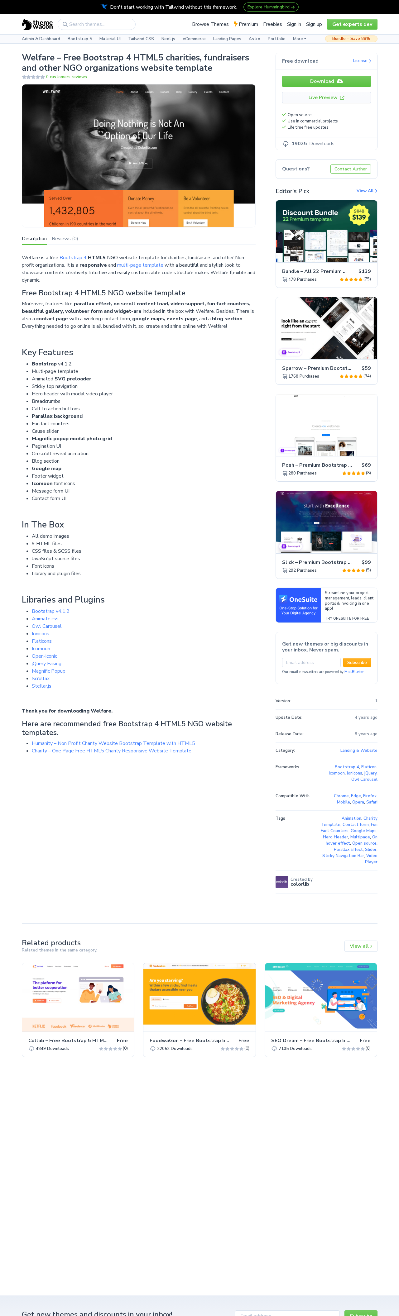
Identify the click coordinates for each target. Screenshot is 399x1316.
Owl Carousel (47, 626)
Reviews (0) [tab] (65, 238)
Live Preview (324, 97)
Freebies (272, 24)
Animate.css (45, 618)
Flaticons (42, 641)
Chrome (341, 796)
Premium (248, 24)
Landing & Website (358, 750)
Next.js (168, 39)
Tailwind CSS (141, 39)
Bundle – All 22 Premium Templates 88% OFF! (338, 271)
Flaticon (369, 767)
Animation (351, 818)
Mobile (343, 802)
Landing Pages (227, 39)
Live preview (355, 254)
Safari (371, 802)
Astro (254, 39)
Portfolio (277, 39)
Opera (358, 802)
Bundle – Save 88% (351, 38)
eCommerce (194, 39)
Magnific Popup (48, 671)
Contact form (356, 824)
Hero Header (335, 837)
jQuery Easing (46, 663)
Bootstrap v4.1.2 (51, 611)
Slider (371, 849)
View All (366, 191)
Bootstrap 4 (73, 257)
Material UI (110, 39)
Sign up (314, 24)
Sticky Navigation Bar (343, 856)
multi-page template (140, 265)
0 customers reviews (66, 77)
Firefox (370, 796)
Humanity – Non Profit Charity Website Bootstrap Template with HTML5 (113, 743)
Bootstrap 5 (80, 39)
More (298, 39)
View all (360, 946)
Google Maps (364, 831)
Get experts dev (352, 24)
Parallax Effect (348, 849)
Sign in (294, 24)
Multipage (360, 837)
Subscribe (357, 662)
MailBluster (354, 672)
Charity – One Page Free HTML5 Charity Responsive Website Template (111, 750)
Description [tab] (34, 238)
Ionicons (40, 633)
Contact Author (350, 169)
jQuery (370, 773)
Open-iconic (44, 656)
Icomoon (41, 648)
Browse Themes (210, 24)
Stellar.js (41, 686)
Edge (356, 796)
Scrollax (41, 678)
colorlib (300, 884)
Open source (364, 843)
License (361, 61)
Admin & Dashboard (41, 39)
